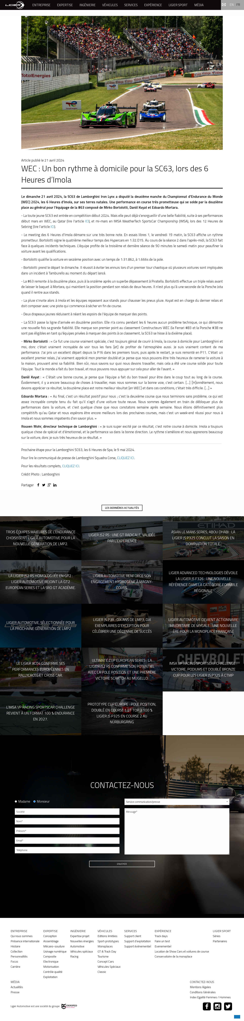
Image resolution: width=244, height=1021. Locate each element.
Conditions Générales (203, 992)
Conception (50, 936)
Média (198, 4)
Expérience (153, 4)
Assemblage (51, 941)
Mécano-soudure (54, 946)
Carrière (15, 966)
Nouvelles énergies (82, 941)
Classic (102, 972)
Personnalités (19, 956)
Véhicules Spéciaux (109, 966)
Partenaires (220, 941)
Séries (216, 936)
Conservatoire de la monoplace (173, 956)
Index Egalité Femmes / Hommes (210, 997)
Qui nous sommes (22, 936)
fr (238, 4)
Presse (15, 992)
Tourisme (103, 956)
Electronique (50, 961)
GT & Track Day (107, 951)
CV (125, 859)
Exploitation (50, 977)
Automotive (77, 946)
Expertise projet (79, 936)
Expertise (65, 4)
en (232, 4)
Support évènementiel (137, 946)
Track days (161, 936)
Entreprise (41, 4)
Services (131, 4)
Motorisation (51, 966)
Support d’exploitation (137, 941)
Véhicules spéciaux (81, 951)
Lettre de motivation (134, 872)
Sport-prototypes (108, 941)
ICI (86, 221)
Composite (49, 956)
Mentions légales (200, 987)
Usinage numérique (55, 951)
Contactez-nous (202, 982)
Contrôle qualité (52, 972)
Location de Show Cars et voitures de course (182, 951)
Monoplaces (105, 946)
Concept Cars (106, 961)
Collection (16, 951)
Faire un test (162, 941)
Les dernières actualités (122, 508)
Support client (132, 936)
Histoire (15, 946)
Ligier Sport (178, 4)
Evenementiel (163, 946)
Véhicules (110, 4)
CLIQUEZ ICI (125, 457)
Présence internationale (25, 941)
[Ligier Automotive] (14, 5)
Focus (14, 961)
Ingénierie (88, 4)
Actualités (17, 987)
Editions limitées (107, 936)
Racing (74, 956)
